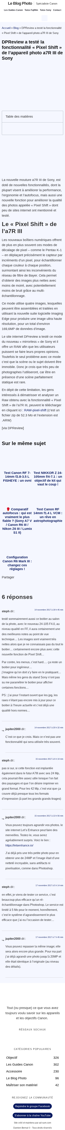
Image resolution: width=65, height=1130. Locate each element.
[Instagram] (43, 1039)
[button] (45, 17)
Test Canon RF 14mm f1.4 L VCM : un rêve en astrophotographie (47, 515)
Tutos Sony (45, 10)
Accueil (6, 27)
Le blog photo (20, 3)
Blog (16, 27)
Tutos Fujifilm (31, 10)
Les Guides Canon (13, 10)
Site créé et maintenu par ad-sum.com (32, 1123)
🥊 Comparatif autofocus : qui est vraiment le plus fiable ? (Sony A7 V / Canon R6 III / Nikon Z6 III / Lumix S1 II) (17, 521)
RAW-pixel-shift (35, 410)
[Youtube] (36, 1039)
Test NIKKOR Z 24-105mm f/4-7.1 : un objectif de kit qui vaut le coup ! (48, 478)
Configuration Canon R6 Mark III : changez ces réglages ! (17, 563)
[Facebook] (21, 1039)
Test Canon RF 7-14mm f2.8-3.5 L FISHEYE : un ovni (17, 476)
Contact (57, 10)
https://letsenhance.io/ (19, 845)
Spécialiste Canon (46, 3)
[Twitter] (28, 1039)
